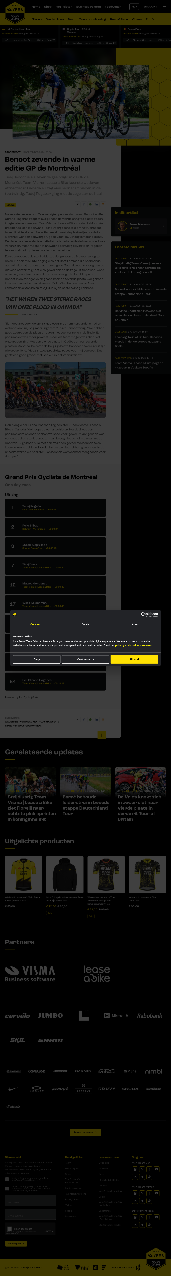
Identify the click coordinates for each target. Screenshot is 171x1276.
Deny (37, 659)
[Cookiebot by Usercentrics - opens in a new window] (143, 614)
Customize (83, 659)
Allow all (134, 659)
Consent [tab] (35, 624)
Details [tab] (85, 624)
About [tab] (135, 624)
